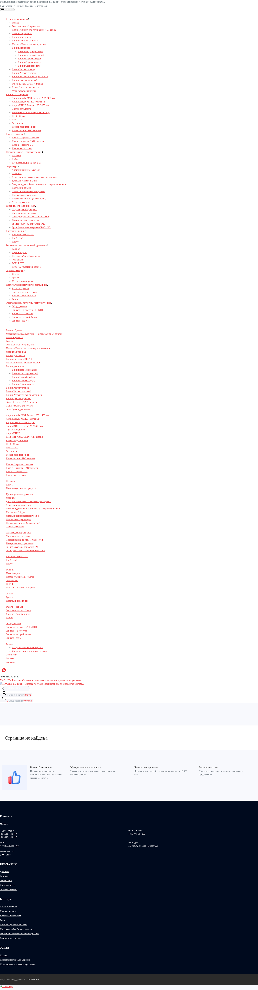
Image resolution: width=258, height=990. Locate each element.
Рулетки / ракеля (20, 288)
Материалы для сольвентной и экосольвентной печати (34, 334)
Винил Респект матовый (24, 73)
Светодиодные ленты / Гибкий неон (30, 216)
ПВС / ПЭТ (18, 119)
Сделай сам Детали (22, 109)
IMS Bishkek (33, 979)
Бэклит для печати (21, 37)
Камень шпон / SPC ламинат (26, 130)
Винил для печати (21, 48)
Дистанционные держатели (26, 170)
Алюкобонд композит (17, 440)
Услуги (9, 644)
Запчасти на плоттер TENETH (27, 310)
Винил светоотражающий (31, 55)
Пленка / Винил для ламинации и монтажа (34, 30)
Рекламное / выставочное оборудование (26, 245)
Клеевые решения (15, 231)
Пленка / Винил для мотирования (29, 44)
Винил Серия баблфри (29, 58)
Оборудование (19, 306)
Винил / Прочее (14, 330)
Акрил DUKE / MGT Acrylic (20, 422)
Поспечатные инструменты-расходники (26, 285)
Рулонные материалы (17, 19)
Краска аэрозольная (22, 148)
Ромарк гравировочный (24, 127)
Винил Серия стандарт (29, 62)
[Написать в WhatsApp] (6, 986)
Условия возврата (8, 889)
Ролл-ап (16, 249)
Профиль (16, 155)
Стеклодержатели (21, 202)
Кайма (15, 159)
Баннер (15, 22)
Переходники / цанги (23, 281)
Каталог (4, 955)
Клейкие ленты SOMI (23, 234)
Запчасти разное (20, 320)
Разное (15, 299)
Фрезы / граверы (14, 270)
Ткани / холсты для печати (25, 87)
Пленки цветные (14, 337)
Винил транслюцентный (24, 80)
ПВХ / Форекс (19, 116)
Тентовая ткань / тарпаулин (26, 26)
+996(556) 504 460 (8, 837)
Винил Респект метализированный (30, 76)
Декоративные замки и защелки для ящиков (34, 177)
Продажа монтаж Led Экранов (27, 647)
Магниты (17, 173)
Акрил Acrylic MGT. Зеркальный (29, 101)
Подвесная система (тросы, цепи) (29, 198)
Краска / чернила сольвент (25, 137)
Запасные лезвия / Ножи (24, 292)
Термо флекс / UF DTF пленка (27, 83)
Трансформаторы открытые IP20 (28, 223)
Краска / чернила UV (22, 144)
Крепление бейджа (21, 188)
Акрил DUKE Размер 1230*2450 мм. (30, 105)
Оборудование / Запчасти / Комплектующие (28, 302)
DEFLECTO (18, 263)
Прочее (15, 241)
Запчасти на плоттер (22, 313)
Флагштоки (18, 259)
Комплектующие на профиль (27, 162)
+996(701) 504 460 (136, 834)
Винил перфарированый (30, 51)
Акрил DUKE (13, 433)
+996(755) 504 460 (8, 834)
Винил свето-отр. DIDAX (25, 40)
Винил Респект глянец (23, 69)
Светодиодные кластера (24, 213)
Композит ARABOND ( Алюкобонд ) (31, 112)
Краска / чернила (15, 134)
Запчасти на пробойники (24, 317)
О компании (11, 655)
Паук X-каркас (19, 252)
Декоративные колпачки (24, 180)
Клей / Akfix (18, 238)
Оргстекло (17, 123)
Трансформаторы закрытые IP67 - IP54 (31, 227)
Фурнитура (12, 166)
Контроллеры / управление (25, 220)
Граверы (16, 277)
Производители (7, 885)
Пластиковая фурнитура (24, 195)
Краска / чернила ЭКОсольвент (28, 141)
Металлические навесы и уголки (28, 191)
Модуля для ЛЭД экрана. (24, 209)
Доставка (10, 658)
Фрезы (15, 274)
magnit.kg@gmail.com (9, 846)
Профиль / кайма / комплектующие (24, 152)
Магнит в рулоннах (22, 33)
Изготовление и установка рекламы (30, 651)
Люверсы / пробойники (24, 295)
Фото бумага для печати (24, 91)
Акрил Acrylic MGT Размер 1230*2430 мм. (33, 98)
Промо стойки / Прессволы (26, 256)
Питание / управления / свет (20, 206)
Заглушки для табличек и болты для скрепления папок (40, 184)
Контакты (10, 662)
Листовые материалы (17, 94)
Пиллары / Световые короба (26, 267)
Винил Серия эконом (29, 65)
